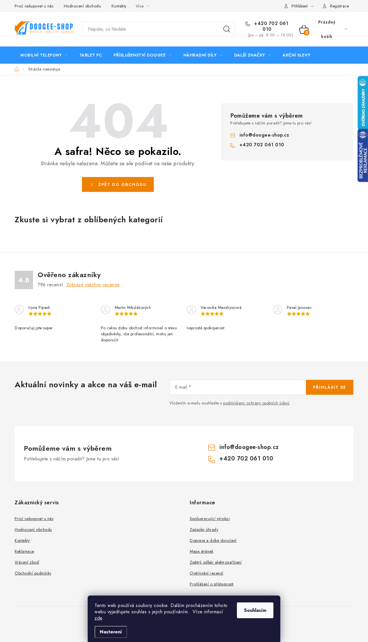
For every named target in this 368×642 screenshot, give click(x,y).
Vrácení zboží (27, 562)
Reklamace (24, 551)
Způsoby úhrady (204, 529)
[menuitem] (44, 55)
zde (98, 618)
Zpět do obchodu (122, 184)
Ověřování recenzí (206, 573)
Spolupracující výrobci (210, 519)
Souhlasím (255, 610)
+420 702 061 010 (271, 26)
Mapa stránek (201, 551)
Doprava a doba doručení (213, 540)
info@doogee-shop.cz (264, 135)
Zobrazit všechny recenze (93, 284)
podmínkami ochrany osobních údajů (256, 403)
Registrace (339, 6)
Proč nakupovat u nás (34, 6)
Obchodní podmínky (33, 573)
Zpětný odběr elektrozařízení (215, 562)
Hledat (227, 29)
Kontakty (119, 6)
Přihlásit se (329, 387)
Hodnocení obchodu (82, 6)
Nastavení (111, 632)
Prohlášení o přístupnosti (212, 584)
